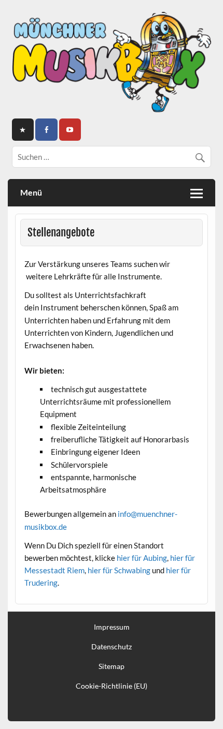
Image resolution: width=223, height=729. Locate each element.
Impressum (112, 627)
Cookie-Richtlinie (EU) (111, 686)
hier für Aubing (142, 557)
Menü (31, 192)
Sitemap (111, 666)
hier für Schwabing (119, 570)
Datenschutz (111, 646)
